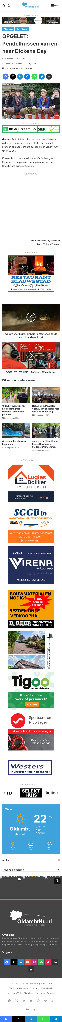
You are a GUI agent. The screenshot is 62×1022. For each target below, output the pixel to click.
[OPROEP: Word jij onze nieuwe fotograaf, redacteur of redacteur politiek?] (16, 395)
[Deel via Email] (49, 77)
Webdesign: (37, 983)
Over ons (34, 988)
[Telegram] (42, 77)
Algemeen (8, 29)
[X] (13, 77)
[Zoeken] (3, 6)
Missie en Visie (15, 993)
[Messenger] (27, 77)
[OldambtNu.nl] (30, 5)
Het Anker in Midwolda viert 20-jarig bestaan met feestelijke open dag (45, 409)
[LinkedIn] (20, 77)
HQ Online (48, 983)
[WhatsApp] (34, 77)
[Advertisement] (31, 207)
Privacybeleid (47, 988)
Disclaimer (28, 993)
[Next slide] (57, 793)
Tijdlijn (12, 988)
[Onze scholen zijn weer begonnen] (16, 430)
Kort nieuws (22, 29)
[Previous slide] (4, 793)
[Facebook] (6, 77)
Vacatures (40, 993)
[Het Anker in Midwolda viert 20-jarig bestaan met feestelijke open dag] (46, 395)
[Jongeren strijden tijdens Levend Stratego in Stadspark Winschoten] (46, 430)
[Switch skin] (9, 6)
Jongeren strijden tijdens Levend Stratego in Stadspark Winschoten (45, 444)
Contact (50, 993)
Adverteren (22, 988)
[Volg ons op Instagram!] (57, 880)
